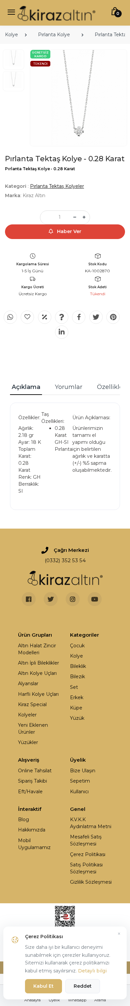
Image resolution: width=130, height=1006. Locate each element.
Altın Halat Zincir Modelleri (37, 649)
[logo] (56, 13)
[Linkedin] (61, 332)
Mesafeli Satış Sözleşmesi (86, 840)
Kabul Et (43, 986)
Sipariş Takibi (32, 781)
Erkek (76, 697)
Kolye (11, 35)
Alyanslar (28, 684)
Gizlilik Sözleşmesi (91, 882)
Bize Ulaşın (82, 771)
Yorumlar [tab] (68, 387)
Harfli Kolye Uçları (38, 694)
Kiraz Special (32, 704)
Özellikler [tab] (111, 387)
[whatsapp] (10, 317)
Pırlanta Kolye (54, 35)
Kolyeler (27, 715)
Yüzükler (28, 742)
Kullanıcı (79, 792)
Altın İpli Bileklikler (38, 663)
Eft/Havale (30, 792)
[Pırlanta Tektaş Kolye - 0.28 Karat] (78, 98)
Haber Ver (68, 231)
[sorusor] (61, 317)
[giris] (27, 317)
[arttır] (84, 217)
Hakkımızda (31, 830)
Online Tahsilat (35, 771)
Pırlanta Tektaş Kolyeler (57, 186)
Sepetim (80, 781)
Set (74, 687)
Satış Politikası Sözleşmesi (86, 868)
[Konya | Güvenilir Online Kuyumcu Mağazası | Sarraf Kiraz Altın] (65, 578)
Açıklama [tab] (26, 387)
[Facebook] (78, 317)
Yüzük (77, 718)
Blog (23, 819)
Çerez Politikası (87, 854)
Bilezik (77, 677)
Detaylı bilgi (92, 971)
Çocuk (77, 646)
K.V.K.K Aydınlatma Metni (90, 823)
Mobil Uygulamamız (34, 843)
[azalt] (75, 217)
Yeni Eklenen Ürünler (33, 728)
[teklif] (44, 317)
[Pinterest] (113, 317)
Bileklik (78, 666)
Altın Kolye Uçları (37, 673)
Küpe (76, 708)
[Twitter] (96, 317)
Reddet (83, 986)
